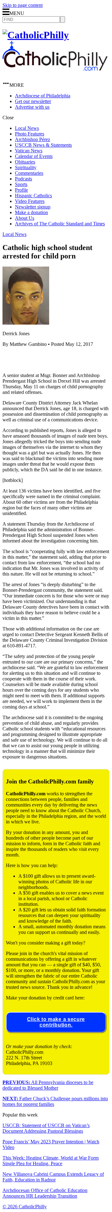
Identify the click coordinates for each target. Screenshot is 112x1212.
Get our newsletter (33, 101)
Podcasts (23, 178)
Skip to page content (22, 5)
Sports (21, 184)
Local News (27, 128)
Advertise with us (32, 107)
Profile (21, 190)
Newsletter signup (32, 206)
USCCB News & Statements (43, 145)
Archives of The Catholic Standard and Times (60, 223)
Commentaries (29, 173)
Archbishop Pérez (32, 139)
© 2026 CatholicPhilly (24, 1206)
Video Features (29, 201)
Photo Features (29, 133)
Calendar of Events (34, 156)
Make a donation (31, 212)
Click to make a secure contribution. (56, 1022)
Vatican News (28, 150)
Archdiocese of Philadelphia (42, 95)
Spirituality (25, 167)
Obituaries (25, 161)
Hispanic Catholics (33, 195)
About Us (24, 218)
